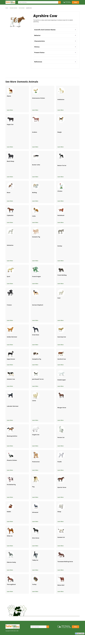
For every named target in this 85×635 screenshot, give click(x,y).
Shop (75, 2)
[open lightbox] (17, 21)
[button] (55, 30)
